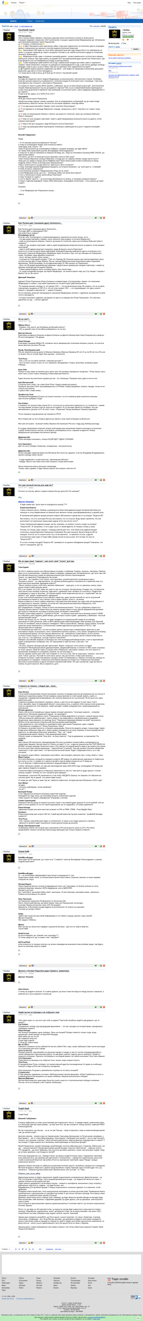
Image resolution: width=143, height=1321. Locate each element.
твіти (30, 321)
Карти (55, 1285)
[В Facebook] (32, 218)
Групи (90, 1288)
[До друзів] (123, 39)
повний (103, 26)
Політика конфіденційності (25, 1298)
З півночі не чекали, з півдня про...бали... (37, 686)
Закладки (91, 1278)
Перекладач (6, 1283)
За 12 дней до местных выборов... (120, 58)
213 (40, 1249)
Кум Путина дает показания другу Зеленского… (40, 223)
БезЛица (7, 30)
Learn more (96, 1319)
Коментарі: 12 (23, 965)
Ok (138, 1318)
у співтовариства (25, 26)
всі (11, 26)
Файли (21, 1288)
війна (30, 1111)
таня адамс (32, 563)
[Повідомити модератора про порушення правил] (104, 218)
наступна (58, 1249)
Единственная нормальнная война (120, 66)
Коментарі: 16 (23, 556)
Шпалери (22, 1285)
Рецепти (39, 1288)
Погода (38, 1280)
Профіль (112, 27)
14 (29, 1249)
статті (118, 63)
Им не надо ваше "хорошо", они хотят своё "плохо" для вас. (46, 561)
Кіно (89, 1285)
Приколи (39, 1283)
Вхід (129, 2)
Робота (21, 1278)
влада (30, 32)
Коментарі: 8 (22, 313)
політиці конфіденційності (96, 1317)
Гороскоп (57, 1280)
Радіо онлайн (120, 1278)
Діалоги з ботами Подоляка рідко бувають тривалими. (43, 971)
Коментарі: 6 (22, 217)
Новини (73, 1285)
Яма (109, 70)
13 (26, 1249)
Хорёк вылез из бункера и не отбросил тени (38, 1012)
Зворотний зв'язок (8, 1298)
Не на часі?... (24, 319)
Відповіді (74, 1288)
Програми (57, 1278)
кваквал (31, 487)
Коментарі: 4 (22, 480)
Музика (56, 1288)
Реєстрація (137, 2)
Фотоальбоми (75, 1283)
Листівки (39, 1285)
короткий (96, 26)
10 (16, 1249)
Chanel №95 (23, 851)
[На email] (29, 218)
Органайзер (6, 1288)
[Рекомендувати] (101, 218)
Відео (4, 1285)
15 (33, 1249)
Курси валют (92, 1280)
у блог (16, 26)
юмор (30, 1014)
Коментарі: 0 (22, 1007)
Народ (21, 1283)
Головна (13, 2)
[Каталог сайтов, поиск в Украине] (136, 1296)
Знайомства (58, 1283)
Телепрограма (75, 1280)
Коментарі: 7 (22, 1242)
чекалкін (31, 973)
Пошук (38, 1278)
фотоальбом (115, 43)
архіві (118, 47)
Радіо (4, 1290)
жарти (30, 854)
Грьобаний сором (26, 30)
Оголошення (23, 1280)
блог (124, 43)
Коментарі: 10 (23, 846)
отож (30, 688)
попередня (49, 1249)
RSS (3, 1280)
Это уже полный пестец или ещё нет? (35, 485)
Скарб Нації (23, 1108)
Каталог (73, 1278)
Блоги (90, 1283)
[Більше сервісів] (34, 217)
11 (19, 1249)
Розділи (21, 2)
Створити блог (39, 21)
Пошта (4, 1278)
